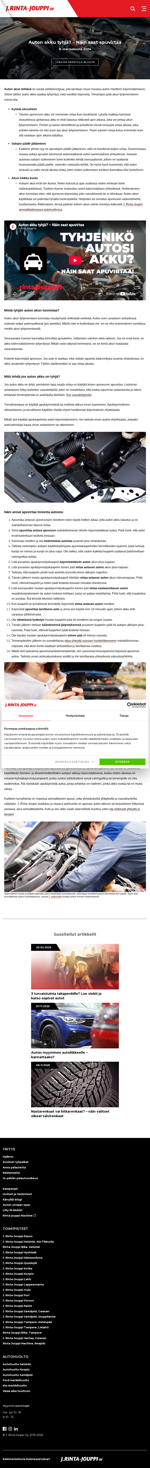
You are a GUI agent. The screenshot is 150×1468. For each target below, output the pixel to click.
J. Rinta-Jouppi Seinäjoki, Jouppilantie (29, 1316)
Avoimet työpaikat (16, 1162)
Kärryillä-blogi (12, 1199)
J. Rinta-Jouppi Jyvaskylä (20, 1263)
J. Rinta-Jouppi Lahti (17, 1279)
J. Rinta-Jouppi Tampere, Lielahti (26, 1327)
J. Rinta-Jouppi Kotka (17, 1268)
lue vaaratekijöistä (79, 394)
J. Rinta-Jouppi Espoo (18, 1236)
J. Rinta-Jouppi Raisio (17, 1306)
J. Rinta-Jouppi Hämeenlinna (22, 1257)
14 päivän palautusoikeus (20, 1178)
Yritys (9, 1149)
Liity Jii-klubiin (12, 1210)
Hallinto (8, 1156)
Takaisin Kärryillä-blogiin (75, 62)
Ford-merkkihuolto (16, 1380)
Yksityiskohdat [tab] (75, 715)
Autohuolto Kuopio (16, 1369)
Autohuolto (15, 1357)
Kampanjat (10, 1188)
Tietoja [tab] (124, 715)
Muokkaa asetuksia (72, 761)
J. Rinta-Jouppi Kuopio (18, 1273)
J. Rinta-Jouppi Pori (16, 1295)
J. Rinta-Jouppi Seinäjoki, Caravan (26, 1311)
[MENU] (144, 8)
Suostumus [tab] (26, 715)
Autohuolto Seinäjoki (18, 1375)
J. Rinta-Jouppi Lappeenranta (23, 1284)
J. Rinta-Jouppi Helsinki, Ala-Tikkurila (28, 1241)
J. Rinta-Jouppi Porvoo (18, 1300)
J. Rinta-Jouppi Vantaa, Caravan (24, 1338)
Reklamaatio (11, 1172)
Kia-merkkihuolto (15, 1385)
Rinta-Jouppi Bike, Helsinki (21, 1247)
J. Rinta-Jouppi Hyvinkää (19, 1252)
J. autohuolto (55, 896)
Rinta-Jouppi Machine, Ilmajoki (24, 1343)
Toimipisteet (15, 1229)
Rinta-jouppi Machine (18, 1215)
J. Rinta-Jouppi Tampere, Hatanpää (27, 1322)
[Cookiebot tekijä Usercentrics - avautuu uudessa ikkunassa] (130, 705)
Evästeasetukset (38, 1459)
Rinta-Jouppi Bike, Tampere (22, 1332)
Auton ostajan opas (16, 1204)
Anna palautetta (14, 1167)
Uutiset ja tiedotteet (17, 1194)
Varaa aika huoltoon (16, 1391)
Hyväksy (122, 761)
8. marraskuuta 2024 (75, 49)
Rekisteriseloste (14, 1459)
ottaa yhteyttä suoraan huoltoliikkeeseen (90, 640)
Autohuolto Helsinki (17, 1364)
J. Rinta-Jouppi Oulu (17, 1289)
